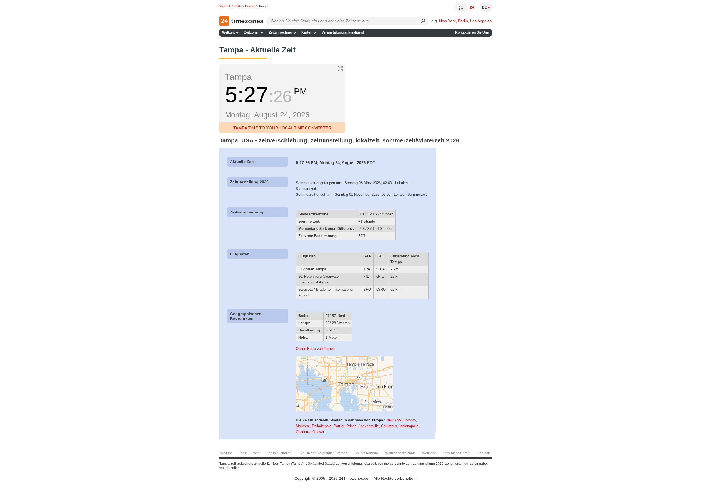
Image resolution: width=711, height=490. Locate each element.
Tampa (377, 420)
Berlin (463, 21)
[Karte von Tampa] (344, 410)
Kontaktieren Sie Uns (472, 32)
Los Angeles (481, 21)
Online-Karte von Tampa (315, 348)
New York (447, 21)
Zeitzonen (251, 32)
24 (472, 7)
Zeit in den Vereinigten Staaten (324, 453)
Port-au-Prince (345, 426)
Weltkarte (429, 453)
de (484, 7)
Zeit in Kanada (367, 453)
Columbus (389, 426)
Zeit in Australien (279, 453)
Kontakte (484, 453)
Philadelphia (321, 426)
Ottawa (318, 432)
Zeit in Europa (249, 453)
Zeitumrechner (280, 32)
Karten (306, 32)
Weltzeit (228, 32)
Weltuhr (226, 453)
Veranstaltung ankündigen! (343, 32)
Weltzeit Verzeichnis (400, 453)
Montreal (303, 426)
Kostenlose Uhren (456, 453)
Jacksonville (369, 426)
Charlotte (303, 432)
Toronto (410, 420)
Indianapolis (409, 426)
